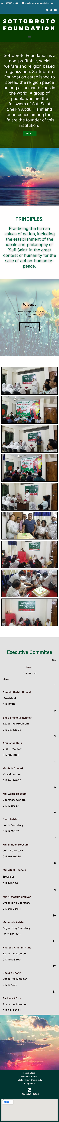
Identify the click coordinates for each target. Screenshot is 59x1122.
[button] (29, 133)
